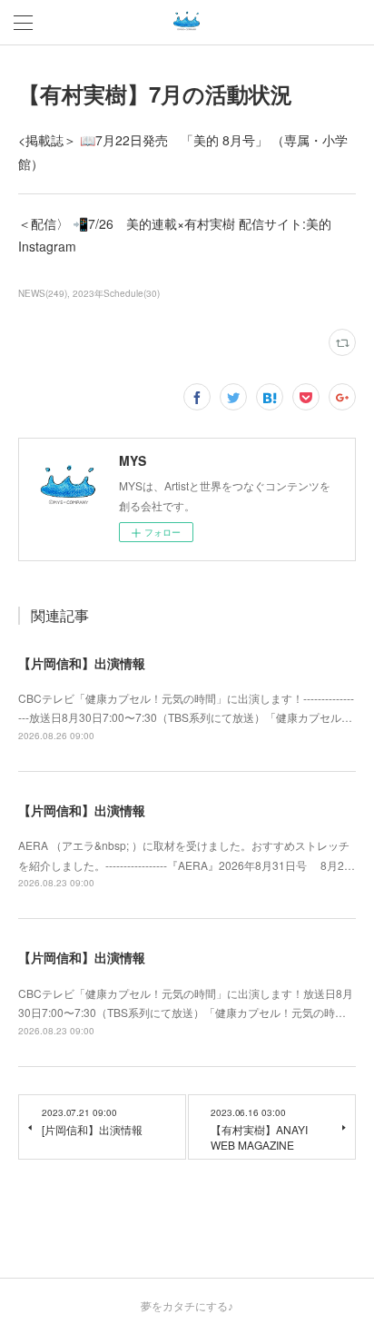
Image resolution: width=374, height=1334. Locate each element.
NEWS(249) (42, 293)
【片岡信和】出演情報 (81, 663)
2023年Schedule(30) (116, 293)
